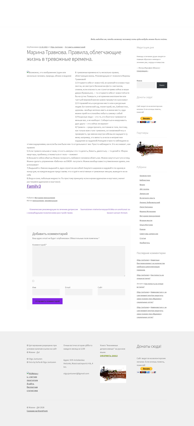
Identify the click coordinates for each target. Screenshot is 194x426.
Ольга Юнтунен (146, 225)
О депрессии (98, 21)
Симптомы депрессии (149, 234)
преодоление (38, 200)
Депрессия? (62, 21)
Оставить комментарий (75, 47)
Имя (34, 287)
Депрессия (144, 193)
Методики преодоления (45, 197)
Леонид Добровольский (150, 202)
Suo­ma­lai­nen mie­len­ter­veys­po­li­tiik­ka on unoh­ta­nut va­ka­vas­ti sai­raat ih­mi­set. (105, 211)
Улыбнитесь (117, 21)
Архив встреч (145, 175)
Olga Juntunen (56, 47)
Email (67, 287)
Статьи (80, 21)
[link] (34, 186)
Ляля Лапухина (146, 207)
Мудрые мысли (146, 220)
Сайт (100, 287)
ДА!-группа (44, 21)
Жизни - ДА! (37, 8)
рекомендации (51, 200)
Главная (30, 21)
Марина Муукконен (148, 211)
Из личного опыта (147, 198)
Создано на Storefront (37, 410)
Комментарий (39, 244)
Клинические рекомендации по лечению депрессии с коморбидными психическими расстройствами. (52, 211)
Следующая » (142, 71)
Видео (142, 184)
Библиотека (145, 180)
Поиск (139, 80)
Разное (142, 229)
